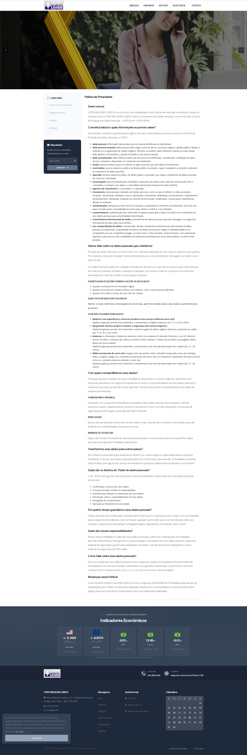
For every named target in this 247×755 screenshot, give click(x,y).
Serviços (134, 5)
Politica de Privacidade (138, 711)
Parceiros (149, 5)
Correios (53, 120)
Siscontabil (198, 748)
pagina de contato (129, 570)
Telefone (152, 671)
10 (174, 713)
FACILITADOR (179, 5)
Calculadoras (104, 724)
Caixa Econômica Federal (60, 105)
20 (190, 718)
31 (174, 727)
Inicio (100, 698)
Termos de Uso (134, 704)
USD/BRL (69, 647)
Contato (196, 5)
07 (195, 708)
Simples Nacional (57, 112)
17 (174, 718)
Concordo (36, 738)
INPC (177, 644)
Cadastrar (61, 168)
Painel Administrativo (178, 748)
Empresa (102, 704)
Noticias (163, 5)
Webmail (53, 128)
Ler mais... (20, 731)
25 (179, 722)
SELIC (150, 644)
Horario (174, 671)
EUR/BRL (96, 647)
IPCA (123, 644)
